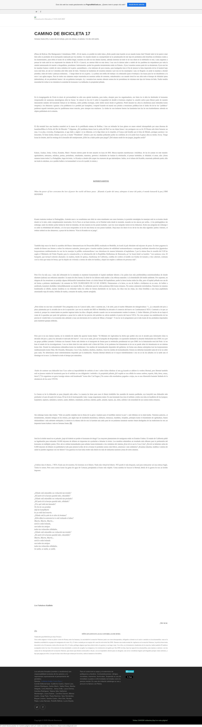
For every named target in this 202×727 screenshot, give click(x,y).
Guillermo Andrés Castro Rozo (51, 681)
